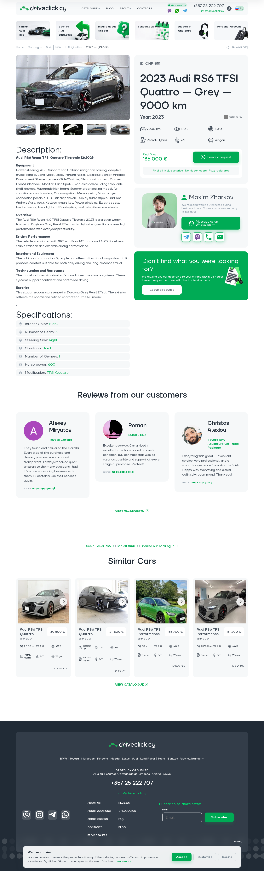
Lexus (126, 758)
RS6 (58, 47)
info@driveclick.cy (212, 11)
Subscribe (219, 817)
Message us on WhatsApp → (207, 223)
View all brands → (192, 758)
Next (63, 602)
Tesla (161, 758)
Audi (49, 47)
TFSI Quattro (73, 47)
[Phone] (208, 237)
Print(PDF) (240, 47)
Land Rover (147, 758)
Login (229, 8)
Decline (227, 857)
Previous (24, 602)
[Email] (219, 237)
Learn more (123, 861)
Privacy (238, 841)
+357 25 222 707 (208, 6)
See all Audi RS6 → (100, 546)
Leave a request (219, 157)
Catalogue (35, 47)
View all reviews (129, 510)
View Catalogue (129, 684)
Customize (205, 857)
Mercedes (88, 758)
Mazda (115, 758)
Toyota (74, 758)
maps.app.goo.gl (43, 488)
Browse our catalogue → (159, 546)
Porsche (102, 758)
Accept (181, 857)
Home (20, 47)
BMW (63, 758)
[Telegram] (186, 237)
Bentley (173, 758)
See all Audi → (127, 546)
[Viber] (197, 237)
